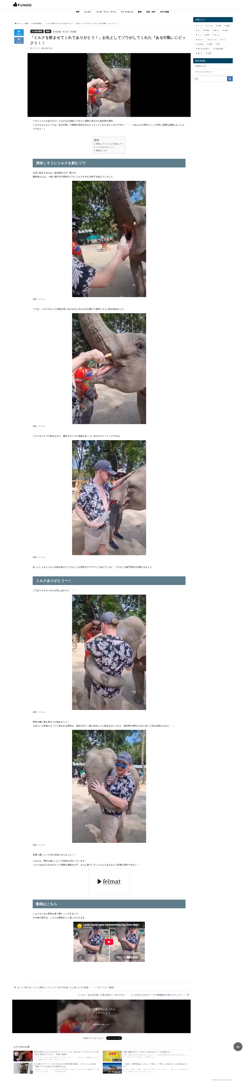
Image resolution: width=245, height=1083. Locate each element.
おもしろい (213, 39)
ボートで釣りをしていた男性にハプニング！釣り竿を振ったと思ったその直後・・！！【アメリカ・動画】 (66, 987)
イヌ (224, 39)
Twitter (207, 30)
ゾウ (66, 32)
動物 (140, 12)
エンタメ (87, 12)
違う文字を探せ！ (204, 49)
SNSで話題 (164, 12)
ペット (200, 26)
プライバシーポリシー (204, 72)
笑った (217, 35)
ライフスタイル (127, 12)
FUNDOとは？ (201, 66)
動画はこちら (101, 150)
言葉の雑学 (219, 49)
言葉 (209, 53)
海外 (226, 30)
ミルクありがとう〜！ (105, 147)
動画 (74, 32)
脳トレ (217, 30)
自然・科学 (150, 12)
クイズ (210, 26)
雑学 (78, 12)
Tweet (19, 34)
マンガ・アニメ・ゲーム (106, 12)
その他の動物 (37, 31)
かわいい (201, 39)
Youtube (58, 32)
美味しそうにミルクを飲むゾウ (109, 144)
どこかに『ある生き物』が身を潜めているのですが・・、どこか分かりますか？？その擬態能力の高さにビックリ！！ (132, 995)
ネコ (199, 35)
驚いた (200, 53)
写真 (219, 26)
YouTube (41, 299)
